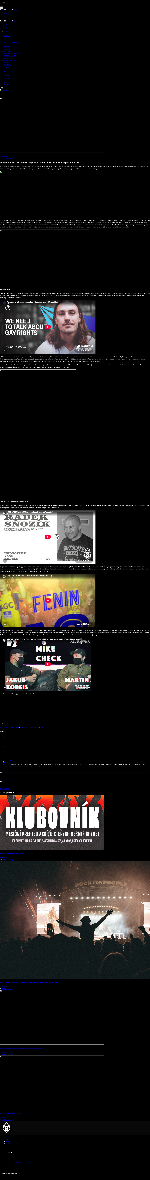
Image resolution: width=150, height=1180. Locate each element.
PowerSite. (17, 1162)
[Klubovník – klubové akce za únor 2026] (52, 1109)
